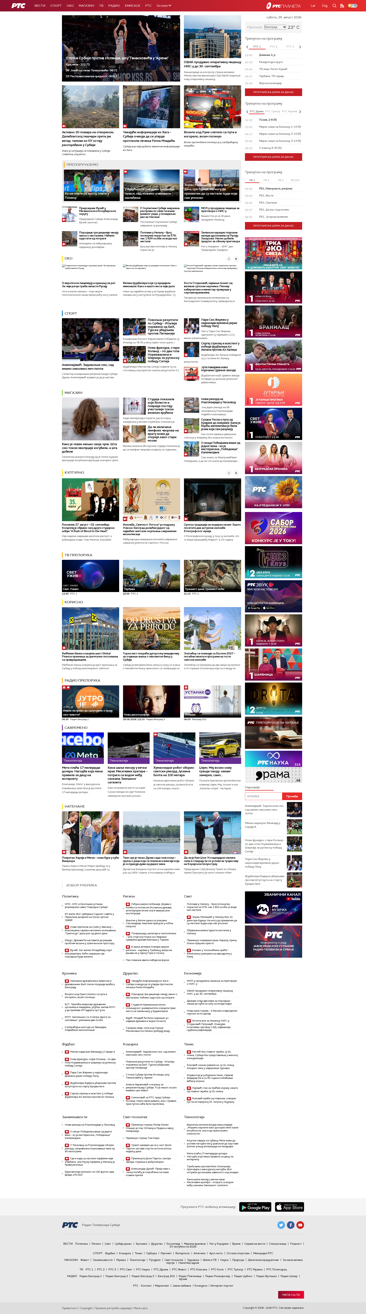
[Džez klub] (273, 562)
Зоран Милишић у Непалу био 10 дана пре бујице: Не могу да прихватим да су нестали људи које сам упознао (210, 191)
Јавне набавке (181, 1285)
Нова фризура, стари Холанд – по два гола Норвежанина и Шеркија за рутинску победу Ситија (164, 354)
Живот (84, 1260)
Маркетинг (162, 1285)
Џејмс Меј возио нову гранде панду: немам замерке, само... (215, 771)
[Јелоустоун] (273, 630)
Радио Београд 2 (117, 1276)
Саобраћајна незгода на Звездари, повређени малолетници (86, 1029)
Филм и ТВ (210, 1260)
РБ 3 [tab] (280, 180)
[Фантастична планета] (273, 356)
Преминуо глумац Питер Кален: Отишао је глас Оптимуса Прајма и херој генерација (149, 1128)
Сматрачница (277, 1243)
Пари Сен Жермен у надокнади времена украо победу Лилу (219, 323)
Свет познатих (135, 1117)
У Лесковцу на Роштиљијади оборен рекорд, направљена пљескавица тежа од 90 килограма (90, 1148)
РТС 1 (89, 1269)
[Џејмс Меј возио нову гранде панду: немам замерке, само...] (220, 748)
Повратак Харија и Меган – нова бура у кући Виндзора (90, 859)
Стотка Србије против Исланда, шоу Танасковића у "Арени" (117, 58)
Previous (247, 46)
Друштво (130, 973)
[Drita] (273, 699)
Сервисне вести (254, 1243)
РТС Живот (179, 1269)
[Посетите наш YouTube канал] (300, 1225)
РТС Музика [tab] (289, 111)
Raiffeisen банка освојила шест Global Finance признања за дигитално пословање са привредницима (90, 657)
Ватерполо (182, 1253)
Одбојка (151, 1253)
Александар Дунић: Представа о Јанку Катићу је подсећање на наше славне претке (148, 1172)
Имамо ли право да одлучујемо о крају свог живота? (87, 711)
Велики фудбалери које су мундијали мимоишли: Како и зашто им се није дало (149, 284)
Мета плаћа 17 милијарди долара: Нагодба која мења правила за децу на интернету (82, 773)
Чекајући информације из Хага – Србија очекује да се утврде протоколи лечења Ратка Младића (149, 136)
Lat (313, 6)
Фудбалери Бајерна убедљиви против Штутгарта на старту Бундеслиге (90, 1084)
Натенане (75, 806)
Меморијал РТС (263, 1253)
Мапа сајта (291, 1294)
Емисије (132, 6)
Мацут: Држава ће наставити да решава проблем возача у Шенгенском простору (89, 942)
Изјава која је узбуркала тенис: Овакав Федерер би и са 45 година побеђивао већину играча (210, 1078)
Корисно (74, 602)
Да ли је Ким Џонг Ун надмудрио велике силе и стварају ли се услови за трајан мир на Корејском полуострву (211, 861)
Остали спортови (238, 1253)
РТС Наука (143, 1269)
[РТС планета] (283, 5)
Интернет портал (221, 1285)
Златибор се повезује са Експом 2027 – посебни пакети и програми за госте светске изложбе (209, 657)
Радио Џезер (289, 1276)
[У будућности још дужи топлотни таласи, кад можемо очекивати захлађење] (151, 185)
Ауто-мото (216, 1253)
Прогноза (254, 27)
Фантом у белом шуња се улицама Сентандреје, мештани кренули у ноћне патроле (149, 923)
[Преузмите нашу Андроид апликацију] (255, 1207)
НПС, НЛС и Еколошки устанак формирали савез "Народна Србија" (86, 905)
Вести (40, 6)
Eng (324, 6)
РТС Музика (254, 1269)
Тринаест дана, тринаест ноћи (204, 587)
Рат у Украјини (218, 1243)
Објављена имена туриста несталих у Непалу (209, 932)
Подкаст (296, 1243)
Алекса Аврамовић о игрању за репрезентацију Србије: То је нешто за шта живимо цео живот (151, 1087)
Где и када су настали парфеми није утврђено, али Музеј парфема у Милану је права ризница (90, 1162)
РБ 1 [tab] (252, 180)
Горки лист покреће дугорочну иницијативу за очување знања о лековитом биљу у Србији (151, 657)
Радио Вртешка (266, 1276)
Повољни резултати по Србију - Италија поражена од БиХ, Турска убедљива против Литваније (163, 326)
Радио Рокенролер (217, 1276)
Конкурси (200, 1285)
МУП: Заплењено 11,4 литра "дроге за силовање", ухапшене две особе (88, 1018)
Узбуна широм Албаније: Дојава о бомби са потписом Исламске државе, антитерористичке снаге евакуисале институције (149, 908)
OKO (70, 6)
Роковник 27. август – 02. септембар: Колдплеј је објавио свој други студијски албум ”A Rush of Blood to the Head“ (88, 528)
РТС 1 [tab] (257, 46)
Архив (183, 1279)
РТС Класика (198, 1269)
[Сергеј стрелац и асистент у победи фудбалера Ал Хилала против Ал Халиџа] (191, 349)
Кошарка (130, 1044)
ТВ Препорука (78, 555)
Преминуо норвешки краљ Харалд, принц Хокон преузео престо (212, 942)
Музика (121, 1260)
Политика (70, 896)
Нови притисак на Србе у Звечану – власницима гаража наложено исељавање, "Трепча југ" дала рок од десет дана (90, 930)
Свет (188, 896)
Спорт (56, 6)
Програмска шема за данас (273, 92)
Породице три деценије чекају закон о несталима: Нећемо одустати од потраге (98, 235)
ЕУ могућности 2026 (183, 1246)
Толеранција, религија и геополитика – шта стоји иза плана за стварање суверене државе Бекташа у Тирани (151, 936)
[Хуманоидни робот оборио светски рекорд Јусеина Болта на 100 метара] (174, 748)
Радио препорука (82, 680)
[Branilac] (273, 321)
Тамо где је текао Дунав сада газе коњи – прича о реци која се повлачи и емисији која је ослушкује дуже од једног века (151, 861)
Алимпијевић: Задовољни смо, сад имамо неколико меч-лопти (88, 366)
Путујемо (155, 1260)
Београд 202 (166, 1276)
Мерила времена (195, 1243)
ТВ (101, 6)
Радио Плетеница (190, 1276)
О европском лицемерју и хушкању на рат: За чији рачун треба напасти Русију (89, 284)
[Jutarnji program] (273, 390)
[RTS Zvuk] (273, 596)
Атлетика (199, 1253)
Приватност (70, 1308)
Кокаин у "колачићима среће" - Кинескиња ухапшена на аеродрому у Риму (209, 953)
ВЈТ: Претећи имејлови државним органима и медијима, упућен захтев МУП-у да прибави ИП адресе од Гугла (90, 1007)
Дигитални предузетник (263, 1260)
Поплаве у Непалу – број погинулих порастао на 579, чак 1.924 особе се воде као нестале (158, 237)
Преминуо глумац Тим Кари (142, 1138)
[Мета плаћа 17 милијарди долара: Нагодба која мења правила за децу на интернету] (83, 748)
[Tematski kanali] (273, 767)
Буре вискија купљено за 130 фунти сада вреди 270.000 (89, 1173)
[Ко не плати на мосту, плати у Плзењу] (92, 185)
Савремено (76, 727)
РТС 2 (101, 1269)
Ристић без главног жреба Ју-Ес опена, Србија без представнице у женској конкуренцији (212, 1055)
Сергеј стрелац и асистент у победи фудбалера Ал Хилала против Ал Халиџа (220, 346)
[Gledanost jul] (273, 492)
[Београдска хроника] (273, 458)
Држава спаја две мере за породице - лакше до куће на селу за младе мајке (209, 1002)
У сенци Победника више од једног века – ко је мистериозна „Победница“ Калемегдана (220, 447)
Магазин (86, 6)
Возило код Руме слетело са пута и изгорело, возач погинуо (210, 134)
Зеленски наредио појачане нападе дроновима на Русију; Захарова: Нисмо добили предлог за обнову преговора (220, 237)
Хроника (69, 973)
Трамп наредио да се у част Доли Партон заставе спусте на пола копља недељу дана (148, 1148)
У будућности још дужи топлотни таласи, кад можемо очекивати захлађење (149, 193)
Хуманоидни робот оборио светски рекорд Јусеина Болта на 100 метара (173, 771)
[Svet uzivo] (273, 424)
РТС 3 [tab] (290, 46)
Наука (224, 1260)
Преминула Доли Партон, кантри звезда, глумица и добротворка (148, 1160)
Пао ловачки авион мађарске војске (147, 960)
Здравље (193, 1260)
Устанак (190, 714)
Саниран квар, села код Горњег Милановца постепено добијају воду (148, 1029)
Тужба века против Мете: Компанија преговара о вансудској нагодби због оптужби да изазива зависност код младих (212, 1169)
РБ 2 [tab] (266, 180)
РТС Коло (217, 1269)
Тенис (189, 1044)
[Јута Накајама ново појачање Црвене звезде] (191, 373)
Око (68, 258)
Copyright (86, 1308)
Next (300, 46)
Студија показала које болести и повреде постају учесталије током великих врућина (161, 405)
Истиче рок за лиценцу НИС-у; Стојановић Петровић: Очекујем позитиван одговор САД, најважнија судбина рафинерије (208, 1025)
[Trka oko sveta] (273, 253)
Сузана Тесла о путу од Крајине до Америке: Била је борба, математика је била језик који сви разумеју (221, 424)
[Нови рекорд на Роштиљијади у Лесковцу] (191, 405)
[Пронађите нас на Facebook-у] (291, 1225)
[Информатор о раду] (273, 941)
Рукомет (166, 1253)
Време (236, 1243)
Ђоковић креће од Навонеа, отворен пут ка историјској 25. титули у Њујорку (211, 1100)
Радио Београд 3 (143, 1276)
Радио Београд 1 (90, 1276)
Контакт (146, 1285)
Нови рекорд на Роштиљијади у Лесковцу (218, 400)
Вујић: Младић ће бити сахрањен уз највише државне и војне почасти (147, 1019)
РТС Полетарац (276, 1269)
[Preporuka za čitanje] (273, 733)
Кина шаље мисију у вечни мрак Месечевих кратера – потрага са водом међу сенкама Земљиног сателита (128, 775)
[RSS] (342, 5)
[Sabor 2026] (273, 528)
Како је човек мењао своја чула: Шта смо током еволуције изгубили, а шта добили (89, 447)
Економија (192, 973)
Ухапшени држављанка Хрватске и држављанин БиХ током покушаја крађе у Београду (90, 984)
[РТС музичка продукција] (273, 907)
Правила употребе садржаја (113, 1308)
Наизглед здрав (188, 1262)
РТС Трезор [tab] (272, 111)
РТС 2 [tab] (273, 46)
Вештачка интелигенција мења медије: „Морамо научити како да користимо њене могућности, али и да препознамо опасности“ (212, 1129)
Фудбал (68, 1044)
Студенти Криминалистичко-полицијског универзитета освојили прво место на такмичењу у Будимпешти (151, 1008)
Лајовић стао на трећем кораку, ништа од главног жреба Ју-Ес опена (212, 1089)
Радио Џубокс (243, 1276)
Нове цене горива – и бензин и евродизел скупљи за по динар (212, 1012)
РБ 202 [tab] (295, 180)
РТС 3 (112, 1269)
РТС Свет (126, 1269)
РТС (148, 6)
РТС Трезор (235, 1269)
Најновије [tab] (252, 787)
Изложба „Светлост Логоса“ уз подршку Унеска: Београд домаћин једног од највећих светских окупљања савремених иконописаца (150, 529)
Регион (129, 896)
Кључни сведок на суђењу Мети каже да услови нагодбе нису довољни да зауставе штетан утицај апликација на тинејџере (212, 1143)
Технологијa (194, 1117)
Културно (74, 472)
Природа (238, 1260)
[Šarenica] (273, 664)
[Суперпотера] (273, 287)
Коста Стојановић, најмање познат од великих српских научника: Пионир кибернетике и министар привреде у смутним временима (208, 287)
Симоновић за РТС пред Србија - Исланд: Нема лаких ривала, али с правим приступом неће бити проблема (151, 1101)
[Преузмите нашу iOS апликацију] (289, 1207)
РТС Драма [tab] (256, 111)
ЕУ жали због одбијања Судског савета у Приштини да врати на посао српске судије (89, 916)
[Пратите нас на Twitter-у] (281, 1225)
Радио (114, 6)
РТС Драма (161, 1269)
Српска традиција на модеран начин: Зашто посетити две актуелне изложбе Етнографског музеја (212, 528)
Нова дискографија (136, 714)
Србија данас (123, 1243)
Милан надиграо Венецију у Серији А (92, 1051)
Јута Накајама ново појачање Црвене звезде (218, 368)
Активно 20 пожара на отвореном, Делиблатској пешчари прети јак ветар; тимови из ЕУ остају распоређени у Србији (88, 138)
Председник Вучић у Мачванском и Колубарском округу (97, 211)
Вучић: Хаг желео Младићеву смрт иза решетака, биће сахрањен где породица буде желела (88, 953)
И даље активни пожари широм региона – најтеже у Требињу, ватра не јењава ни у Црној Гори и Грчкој (149, 950)
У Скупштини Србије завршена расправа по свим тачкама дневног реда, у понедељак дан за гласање (160, 212)
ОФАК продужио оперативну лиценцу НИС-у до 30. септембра (212, 64)
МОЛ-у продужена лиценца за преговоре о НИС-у (220, 209)
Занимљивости (74, 1117)
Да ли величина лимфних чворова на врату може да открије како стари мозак (163, 433)
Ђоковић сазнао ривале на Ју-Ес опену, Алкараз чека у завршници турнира (210, 1066)
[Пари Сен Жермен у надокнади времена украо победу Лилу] (191, 325)
